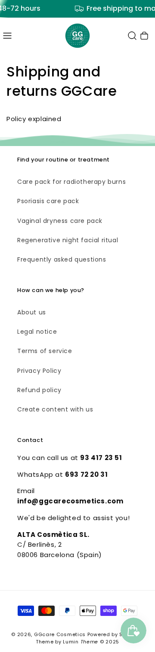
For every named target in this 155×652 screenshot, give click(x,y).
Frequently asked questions (61, 259)
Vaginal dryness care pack (59, 220)
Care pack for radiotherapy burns (71, 181)
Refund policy (39, 390)
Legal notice (37, 331)
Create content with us (55, 409)
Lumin (80, 641)
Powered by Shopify (113, 634)
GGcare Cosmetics (60, 634)
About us (31, 312)
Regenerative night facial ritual (67, 240)
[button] (7, 36)
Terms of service (44, 351)
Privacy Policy (39, 370)
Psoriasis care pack (48, 201)
